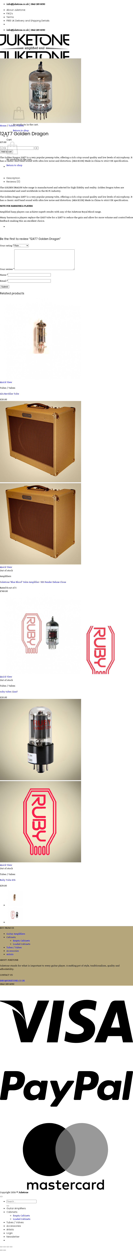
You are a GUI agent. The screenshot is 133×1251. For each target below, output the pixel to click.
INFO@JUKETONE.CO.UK (12, 980)
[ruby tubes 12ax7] (14, 922)
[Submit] (7, 1205)
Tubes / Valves (16, 125)
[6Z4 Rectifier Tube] (14, 905)
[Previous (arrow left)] (1, 1250)
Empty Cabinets (21, 940)
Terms (10, 17)
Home (3, 125)
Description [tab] (13, 178)
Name (4, 274)
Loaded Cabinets (21, 944)
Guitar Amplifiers (15, 933)
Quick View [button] (6, 382)
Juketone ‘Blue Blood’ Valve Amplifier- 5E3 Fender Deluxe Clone (33, 582)
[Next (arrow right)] (4, 1250)
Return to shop (14, 165)
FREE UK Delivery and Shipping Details (27, 20)
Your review (7, 269)
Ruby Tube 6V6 (7, 880)
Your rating (7, 245)
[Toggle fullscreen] (4, 1246)
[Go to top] (1, 1196)
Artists (9, 954)
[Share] (7, 1246)
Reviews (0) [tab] (13, 181)
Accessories (12, 950)
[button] (12, 1236)
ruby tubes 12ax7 (9, 691)
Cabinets (11, 937)
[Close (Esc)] (11, 1246)
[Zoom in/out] (1, 1246)
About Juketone (15, 10)
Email (4, 280)
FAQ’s (9, 13)
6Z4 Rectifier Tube (9, 393)
